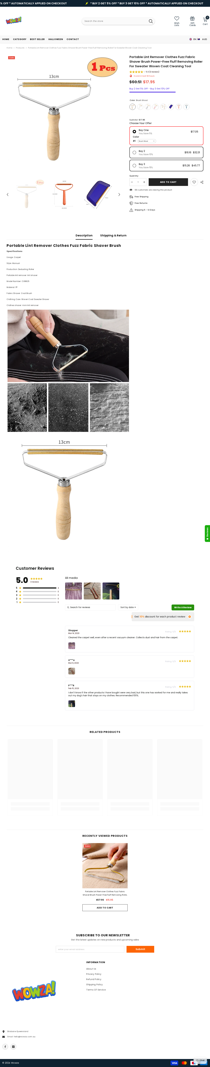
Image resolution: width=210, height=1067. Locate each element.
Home (9, 47)
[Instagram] (13, 1047)
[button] (7, 194)
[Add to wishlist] (194, 182)
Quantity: (134, 176)
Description (84, 235)
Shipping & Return (113, 235)
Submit (140, 949)
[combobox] (114, 21)
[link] (192, 21)
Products (20, 47)
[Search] (118, 21)
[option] (63, 111)
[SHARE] (200, 182)
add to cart (168, 182)
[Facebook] (5, 1047)
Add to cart (105, 907)
